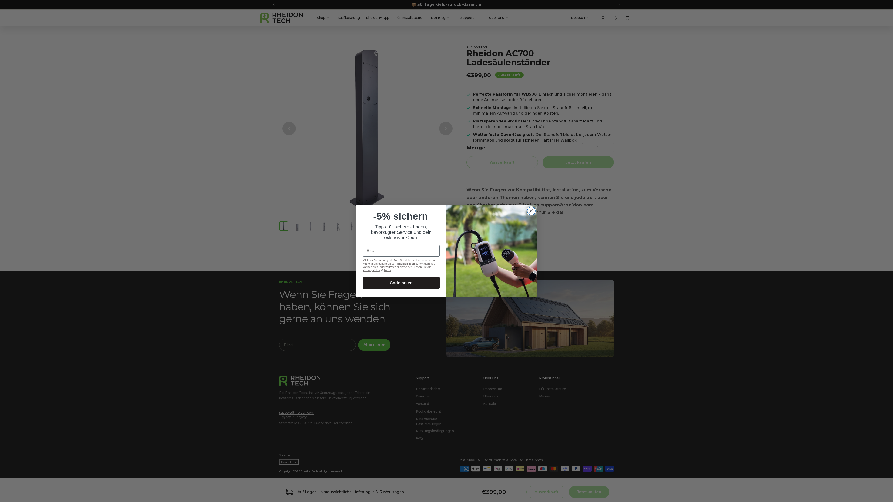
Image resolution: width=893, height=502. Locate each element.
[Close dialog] (531, 211)
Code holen (401, 283)
